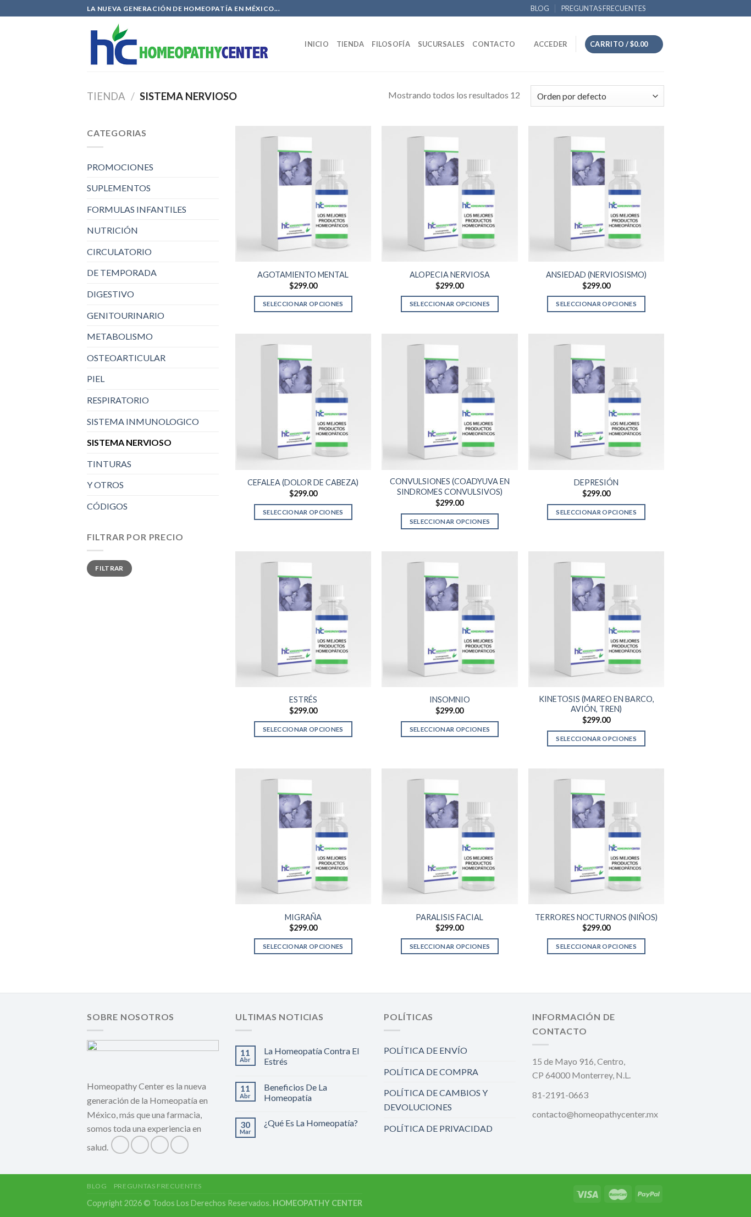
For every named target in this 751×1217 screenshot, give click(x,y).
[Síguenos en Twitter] (160, 1145)
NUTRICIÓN (112, 230)
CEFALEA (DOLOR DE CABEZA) (302, 482)
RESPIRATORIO (118, 400)
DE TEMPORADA (122, 272)
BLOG (540, 8)
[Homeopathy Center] (179, 44)
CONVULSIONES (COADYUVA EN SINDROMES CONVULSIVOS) (450, 486)
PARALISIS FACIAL (449, 917)
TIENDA (350, 44)
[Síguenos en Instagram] (140, 1145)
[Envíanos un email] (669, 14)
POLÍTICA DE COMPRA (431, 1071)
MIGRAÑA (303, 917)
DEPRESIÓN (596, 482)
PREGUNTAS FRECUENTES (603, 8)
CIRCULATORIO (119, 251)
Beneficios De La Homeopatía (295, 1092)
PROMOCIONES (120, 167)
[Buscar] (293, 44)
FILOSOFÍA (391, 44)
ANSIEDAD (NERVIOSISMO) (596, 274)
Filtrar (109, 568)
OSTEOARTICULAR (126, 357)
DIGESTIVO (110, 294)
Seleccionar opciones (303, 303)
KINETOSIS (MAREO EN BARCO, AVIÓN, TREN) (596, 704)
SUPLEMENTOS (119, 187)
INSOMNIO (449, 699)
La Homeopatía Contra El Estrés (311, 1055)
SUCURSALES (441, 44)
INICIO (317, 44)
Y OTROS (105, 484)
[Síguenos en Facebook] (120, 1145)
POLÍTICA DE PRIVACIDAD (438, 1128)
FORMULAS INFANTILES (136, 209)
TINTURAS (109, 463)
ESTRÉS (303, 699)
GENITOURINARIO (125, 315)
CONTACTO (493, 44)
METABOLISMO (120, 336)
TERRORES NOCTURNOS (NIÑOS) (596, 917)
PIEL (95, 378)
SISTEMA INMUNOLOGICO (143, 421)
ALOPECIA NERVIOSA (450, 274)
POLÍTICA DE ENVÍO (425, 1050)
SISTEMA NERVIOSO (129, 442)
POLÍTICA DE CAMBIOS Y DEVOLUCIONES (436, 1099)
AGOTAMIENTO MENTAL (303, 274)
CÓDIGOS (107, 506)
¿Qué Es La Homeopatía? (311, 1123)
